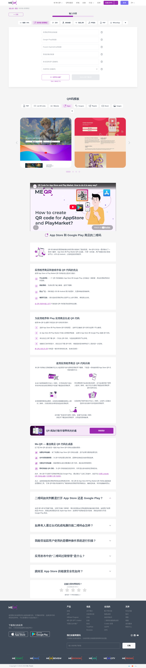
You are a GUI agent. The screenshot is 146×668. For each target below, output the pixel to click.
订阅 (129, 645)
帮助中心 (128, 627)
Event (107, 106)
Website (56, 106)
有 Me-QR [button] (57, 3)
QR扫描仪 (69, 3)
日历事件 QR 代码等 (53, 476)
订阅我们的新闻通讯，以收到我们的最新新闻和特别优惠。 (87, 638)
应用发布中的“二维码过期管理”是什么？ (60, 555)
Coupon (81, 106)
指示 (127, 614)
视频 (127, 620)
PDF (27, 106)
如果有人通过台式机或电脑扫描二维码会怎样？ (64, 525)
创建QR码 (108, 3)
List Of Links (41, 106)
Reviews (89, 630)
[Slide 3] (76, 172)
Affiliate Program (73, 617)
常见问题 (128, 611)
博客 (127, 617)
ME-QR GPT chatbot (74, 620)
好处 (68, 611)
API (68, 614)
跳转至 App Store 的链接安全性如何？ (59, 571)
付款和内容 (90, 614)
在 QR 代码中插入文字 (43, 304)
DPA (106, 630)
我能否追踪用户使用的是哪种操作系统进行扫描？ (65, 540)
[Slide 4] (79, 172)
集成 (88, 623)
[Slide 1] (68, 172)
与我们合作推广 (72, 623)
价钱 (77, 3)
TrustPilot (89, 627)
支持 (98, 3)
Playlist (94, 106)
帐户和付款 (108, 611)
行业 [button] (90, 3)
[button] (133, 3)
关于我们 (89, 611)
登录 (124, 3)
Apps (69, 106)
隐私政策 (107, 614)
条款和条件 (108, 617)
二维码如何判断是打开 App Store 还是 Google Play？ (69, 498)
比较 (84, 3)
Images (119, 106)
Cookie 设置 (108, 623)
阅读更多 (101, 430)
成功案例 (128, 623)
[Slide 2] (73, 172)
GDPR (106, 627)
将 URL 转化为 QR (41, 349)
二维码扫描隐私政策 (111, 620)
